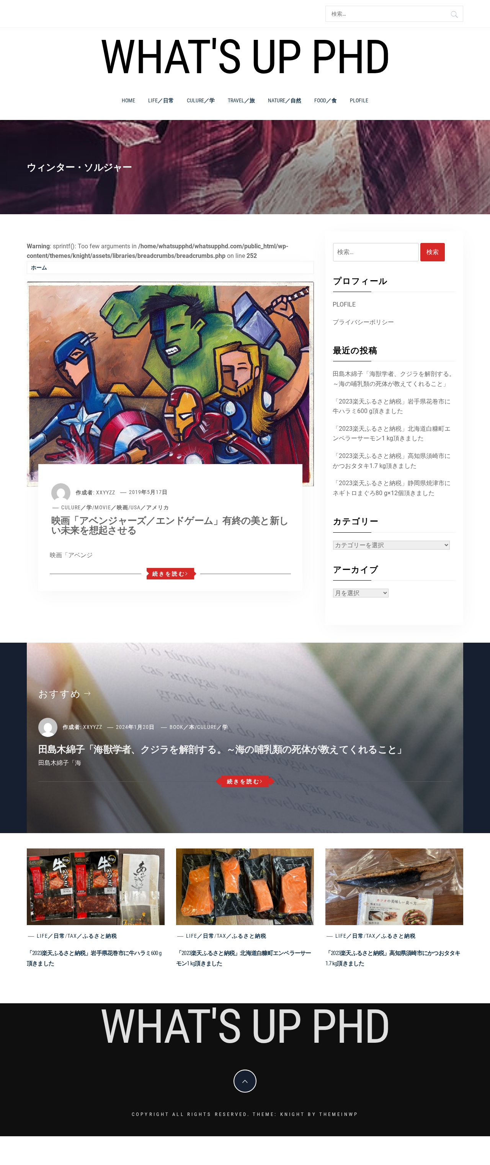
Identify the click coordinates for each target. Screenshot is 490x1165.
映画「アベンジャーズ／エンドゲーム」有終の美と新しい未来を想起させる (170, 525)
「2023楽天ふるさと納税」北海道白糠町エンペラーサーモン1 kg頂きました (392, 433)
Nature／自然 (284, 100)
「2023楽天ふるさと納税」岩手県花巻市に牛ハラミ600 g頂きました (392, 406)
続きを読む (168, 574)
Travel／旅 (241, 100)
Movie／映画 (111, 507)
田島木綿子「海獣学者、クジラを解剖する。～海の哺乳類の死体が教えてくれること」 (394, 378)
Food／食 (325, 100)
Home (128, 100)
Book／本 (182, 727)
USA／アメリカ (150, 507)
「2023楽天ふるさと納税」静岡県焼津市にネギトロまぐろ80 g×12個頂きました (392, 488)
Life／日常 (161, 100)
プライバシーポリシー (363, 322)
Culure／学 (201, 100)
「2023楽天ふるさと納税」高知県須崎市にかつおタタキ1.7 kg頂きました (392, 460)
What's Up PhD (245, 57)
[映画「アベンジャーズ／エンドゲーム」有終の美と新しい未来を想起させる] (170, 383)
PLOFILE (359, 100)
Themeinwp (338, 1114)
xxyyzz (105, 492)
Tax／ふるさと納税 (92, 936)
